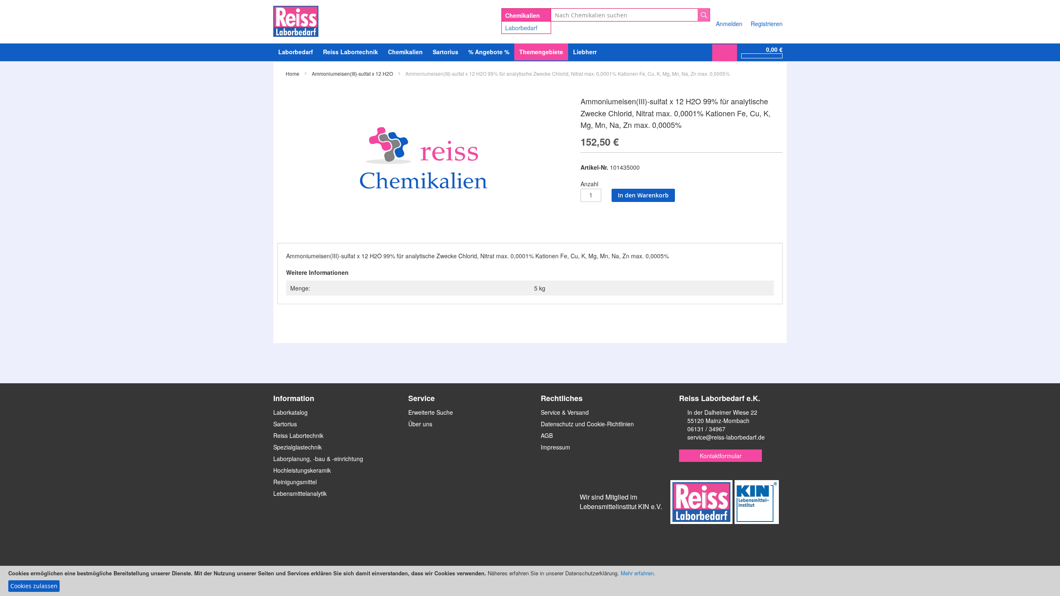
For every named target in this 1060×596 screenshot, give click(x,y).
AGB (547, 435)
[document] (530, 581)
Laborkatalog (290, 412)
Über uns (420, 424)
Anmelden (729, 23)
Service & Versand (565, 412)
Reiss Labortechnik (298, 435)
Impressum (555, 447)
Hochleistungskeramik (302, 470)
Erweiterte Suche (430, 412)
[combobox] (630, 15)
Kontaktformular (721, 456)
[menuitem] (295, 51)
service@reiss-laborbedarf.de (726, 437)
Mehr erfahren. (638, 573)
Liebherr (585, 52)
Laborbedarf (521, 28)
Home (292, 73)
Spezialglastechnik (297, 447)
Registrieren (767, 23)
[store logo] (295, 20)
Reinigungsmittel (295, 482)
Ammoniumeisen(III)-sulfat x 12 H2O (352, 73)
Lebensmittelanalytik (300, 493)
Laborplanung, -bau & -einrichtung (318, 458)
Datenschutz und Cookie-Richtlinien (587, 424)
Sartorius (285, 424)
